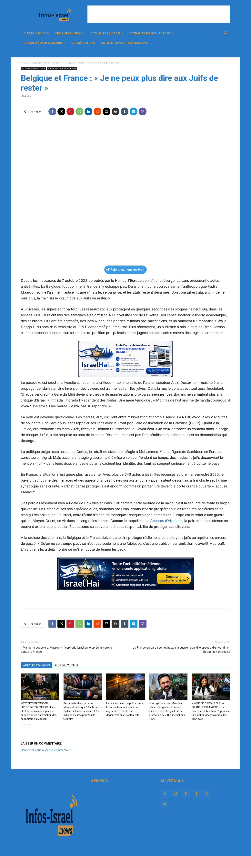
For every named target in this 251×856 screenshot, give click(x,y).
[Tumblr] (203, 52)
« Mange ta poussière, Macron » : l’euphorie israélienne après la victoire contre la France (66, 649)
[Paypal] (197, 52)
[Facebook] (183, 52)
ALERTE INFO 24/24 (36, 33)
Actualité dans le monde (43, 43)
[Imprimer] (115, 111)
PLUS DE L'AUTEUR (66, 665)
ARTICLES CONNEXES (36, 665)
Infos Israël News (68, 33)
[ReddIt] (97, 111)
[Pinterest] (70, 111)
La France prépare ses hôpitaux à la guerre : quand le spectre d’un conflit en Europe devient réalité (181, 649)
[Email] (106, 111)
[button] (225, 34)
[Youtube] (217, 52)
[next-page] (29, 726)
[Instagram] (190, 52)
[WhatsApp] (79, 111)
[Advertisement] (158, 14)
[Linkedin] (88, 111)
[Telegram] (133, 111)
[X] (210, 52)
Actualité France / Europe (149, 33)
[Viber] (142, 111)
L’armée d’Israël (83, 43)
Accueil (25, 63)
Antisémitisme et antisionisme (124, 43)
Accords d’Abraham (166, 521)
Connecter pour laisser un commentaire (46, 750)
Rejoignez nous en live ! (127, 269)
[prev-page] (23, 726)
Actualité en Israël (106, 33)
